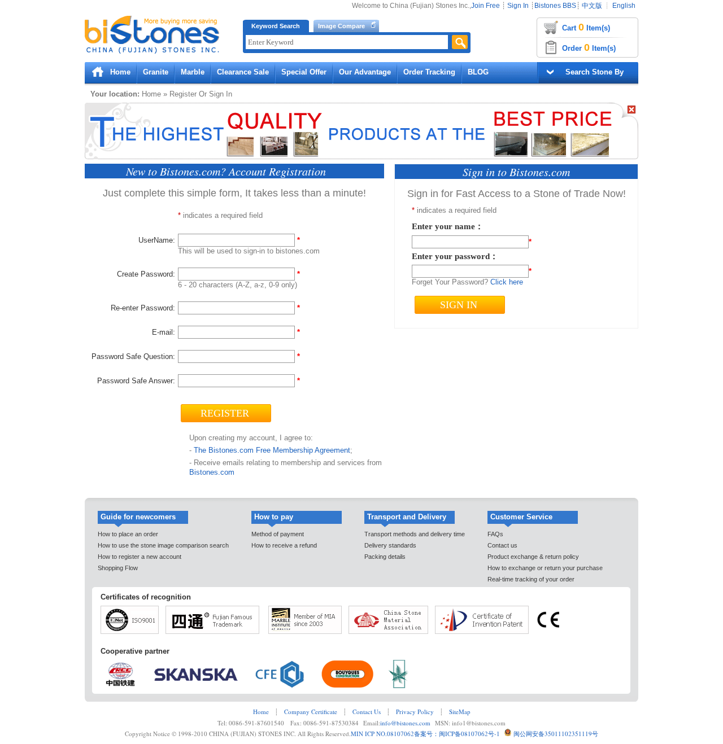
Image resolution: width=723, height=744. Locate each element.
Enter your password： (455, 256)
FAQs (495, 534)
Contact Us (366, 711)
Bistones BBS (555, 6)
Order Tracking (429, 72)
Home (120, 72)
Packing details (385, 556)
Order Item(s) (589, 47)
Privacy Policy (415, 711)
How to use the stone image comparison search (163, 545)
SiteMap (460, 711)
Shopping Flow (118, 567)
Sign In (518, 6)
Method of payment (277, 534)
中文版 (592, 6)
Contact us (502, 545)
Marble (192, 72)
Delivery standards (390, 545)
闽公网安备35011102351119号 (555, 733)
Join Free (485, 6)
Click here (506, 282)
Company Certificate (310, 711)
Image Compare (341, 26)
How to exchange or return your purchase (545, 567)
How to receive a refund (284, 545)
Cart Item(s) (586, 27)
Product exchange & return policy (533, 556)
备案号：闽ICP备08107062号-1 (457, 733)
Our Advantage (365, 72)
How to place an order (128, 534)
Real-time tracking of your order (530, 579)
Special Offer (303, 72)
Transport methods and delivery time (414, 534)
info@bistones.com (405, 723)
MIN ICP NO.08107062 (382, 733)
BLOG (478, 72)
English (623, 6)
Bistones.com (211, 472)
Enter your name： (448, 226)
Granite (155, 72)
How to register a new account (139, 556)
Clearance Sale (243, 72)
